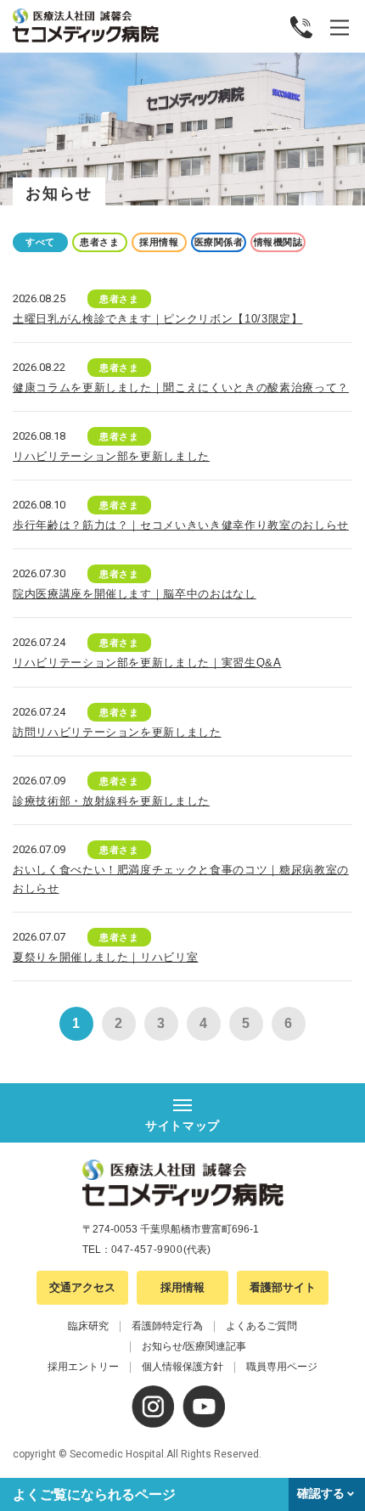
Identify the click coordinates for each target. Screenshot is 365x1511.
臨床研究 (88, 1326)
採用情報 (182, 1287)
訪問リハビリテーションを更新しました (117, 732)
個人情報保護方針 (182, 1367)
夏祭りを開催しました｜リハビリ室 (105, 957)
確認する (321, 1493)
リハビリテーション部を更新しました (111, 456)
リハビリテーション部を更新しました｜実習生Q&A (147, 662)
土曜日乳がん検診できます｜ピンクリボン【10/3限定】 (158, 318)
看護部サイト (283, 1287)
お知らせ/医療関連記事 (194, 1346)
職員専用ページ (281, 1367)
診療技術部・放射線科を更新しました (111, 801)
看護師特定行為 (167, 1326)
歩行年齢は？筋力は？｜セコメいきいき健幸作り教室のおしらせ (181, 525)
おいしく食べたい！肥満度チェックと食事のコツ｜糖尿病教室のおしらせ (181, 879)
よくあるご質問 (261, 1326)
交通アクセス (82, 1287)
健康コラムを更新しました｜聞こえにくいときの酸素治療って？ (181, 387)
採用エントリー (83, 1367)
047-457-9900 (147, 1249)
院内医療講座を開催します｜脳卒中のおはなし (134, 593)
